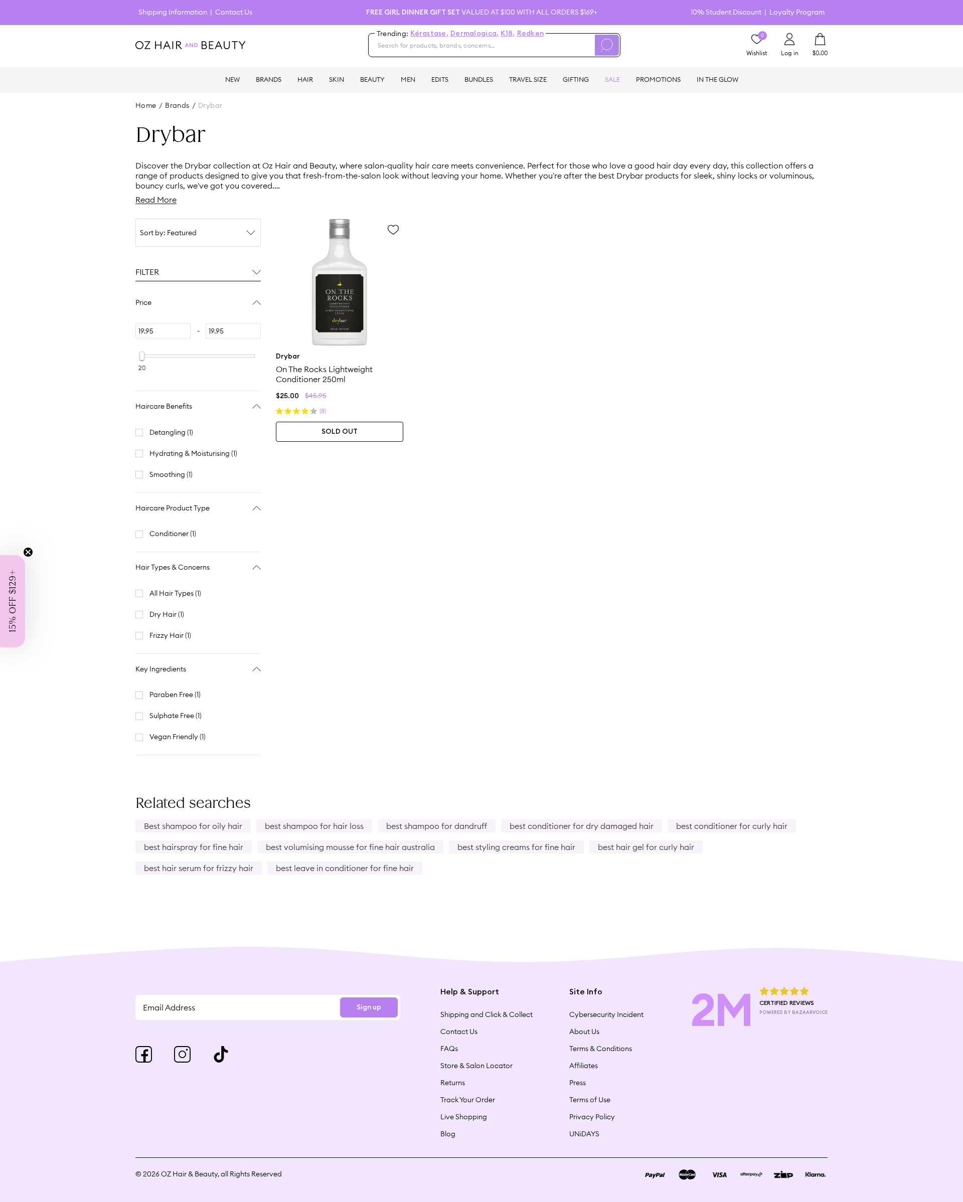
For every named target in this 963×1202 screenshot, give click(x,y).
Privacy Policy (592, 1116)
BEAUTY (372, 79)
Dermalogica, (474, 33)
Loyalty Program (797, 12)
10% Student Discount (726, 12)
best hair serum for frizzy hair (198, 868)
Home (145, 105)
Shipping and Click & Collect (486, 1014)
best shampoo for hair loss (314, 826)
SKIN (336, 79)
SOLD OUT (340, 431)
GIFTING (576, 79)
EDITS (439, 79)
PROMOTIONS (658, 79)
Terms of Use (589, 1099)
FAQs (449, 1048)
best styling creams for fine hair (516, 847)
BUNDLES (478, 79)
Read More (156, 200)
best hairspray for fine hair (193, 847)
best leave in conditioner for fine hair (345, 868)
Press (577, 1082)
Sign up (369, 1007)
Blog (447, 1133)
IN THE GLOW (717, 79)
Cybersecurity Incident (606, 1014)
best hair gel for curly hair (646, 847)
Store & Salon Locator (476, 1065)
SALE (612, 79)
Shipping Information (172, 12)
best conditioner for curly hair (731, 826)
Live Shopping (463, 1116)
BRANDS (268, 79)
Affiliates (583, 1065)
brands (177, 105)
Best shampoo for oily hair (193, 826)
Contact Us (233, 12)
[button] (12, 601)
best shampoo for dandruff (436, 826)
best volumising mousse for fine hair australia (350, 847)
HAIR (305, 79)
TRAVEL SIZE (528, 79)
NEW (232, 79)
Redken (530, 33)
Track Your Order (467, 1099)
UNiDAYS (584, 1133)
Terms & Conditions (600, 1048)
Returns (452, 1082)
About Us (584, 1031)
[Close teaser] (28, 552)
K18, (508, 33)
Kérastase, (429, 33)
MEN (408, 79)
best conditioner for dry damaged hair (582, 826)
